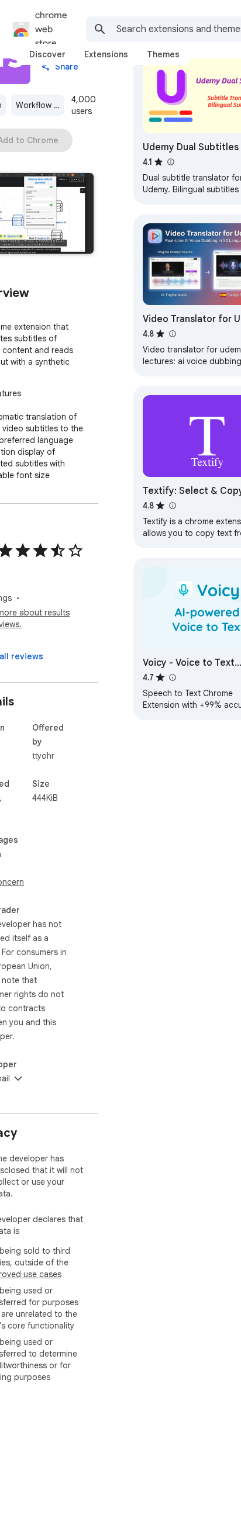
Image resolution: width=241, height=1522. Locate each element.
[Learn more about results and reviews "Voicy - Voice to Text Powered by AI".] (172, 677)
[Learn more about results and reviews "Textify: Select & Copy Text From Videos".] (172, 506)
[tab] (47, 54)
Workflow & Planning (40, 105)
